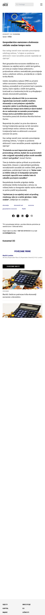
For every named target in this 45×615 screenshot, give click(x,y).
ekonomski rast (18, 205)
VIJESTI (5, 604)
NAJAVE (5, 612)
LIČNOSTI (25, 612)
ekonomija (6, 205)
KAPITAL (5, 608)
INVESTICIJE (26, 604)
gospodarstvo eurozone (10, 209)
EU (23, 608)
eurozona (31, 205)
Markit (24, 209)
